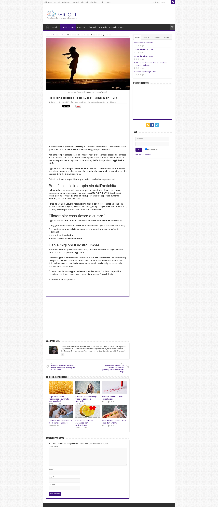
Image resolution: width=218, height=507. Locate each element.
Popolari (146, 38)
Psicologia (81, 27)
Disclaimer (94, 2)
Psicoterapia (92, 27)
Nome (51, 469)
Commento (53, 447)
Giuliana (53, 102)
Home (47, 27)
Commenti (156, 38)
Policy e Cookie (105, 2)
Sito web (52, 485)
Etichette (166, 38)
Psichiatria (103, 27)
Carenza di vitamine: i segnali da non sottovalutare (84, 422)
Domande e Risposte (116, 27)
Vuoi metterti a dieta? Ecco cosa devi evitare (114, 421)
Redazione (66, 2)
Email (51, 477)
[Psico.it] (67, 14)
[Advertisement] (88, 127)
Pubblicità (75, 2)
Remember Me (152, 149)
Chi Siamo (48, 2)
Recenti (137, 38)
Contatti (57, 2)
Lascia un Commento (98, 102)
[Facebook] (155, 2)
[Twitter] (158, 2)
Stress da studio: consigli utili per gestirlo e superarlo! (86, 399)
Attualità (55, 27)
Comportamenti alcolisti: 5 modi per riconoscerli (60, 421)
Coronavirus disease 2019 (143, 43)
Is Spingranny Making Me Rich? (145, 72)
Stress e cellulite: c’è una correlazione (112, 398)
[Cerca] (173, 2)
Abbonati (84, 2)
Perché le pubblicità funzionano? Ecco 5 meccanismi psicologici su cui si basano (63, 367)
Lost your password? (143, 155)
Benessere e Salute (68, 27)
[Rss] (153, 2)
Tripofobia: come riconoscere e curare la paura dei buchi (59, 399)
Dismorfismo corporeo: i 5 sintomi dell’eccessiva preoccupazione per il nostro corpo (113, 368)
